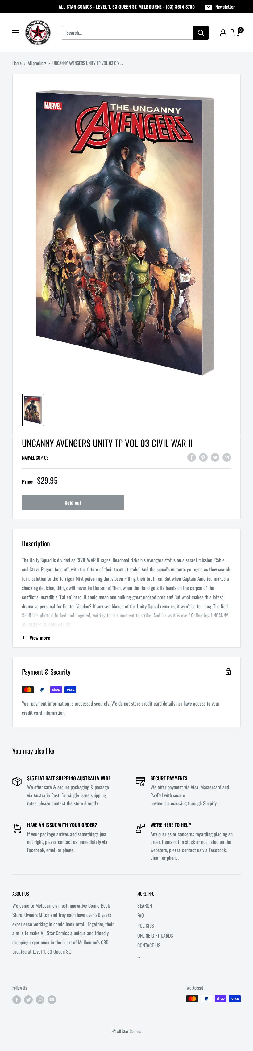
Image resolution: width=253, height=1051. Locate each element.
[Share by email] (226, 457)
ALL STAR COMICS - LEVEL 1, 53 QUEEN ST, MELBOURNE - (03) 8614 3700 (127, 6)
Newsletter (225, 6)
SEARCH (144, 905)
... (138, 955)
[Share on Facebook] (191, 457)
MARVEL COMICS (35, 457)
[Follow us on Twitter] (28, 999)
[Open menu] (15, 32)
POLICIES (145, 925)
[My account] (223, 32)
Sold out (73, 502)
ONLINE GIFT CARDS (155, 935)
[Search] (201, 33)
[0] (235, 32)
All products (37, 63)
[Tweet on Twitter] (215, 457)
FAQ (140, 915)
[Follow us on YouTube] (52, 999)
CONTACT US (148, 945)
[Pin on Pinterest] (203, 457)
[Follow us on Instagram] (40, 999)
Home (17, 63)
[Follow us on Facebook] (16, 999)
